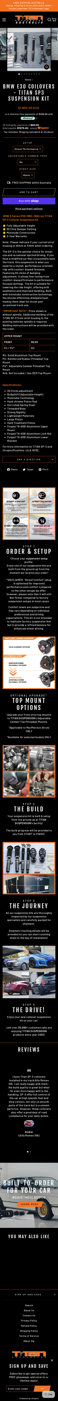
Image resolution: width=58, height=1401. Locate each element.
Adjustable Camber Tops (27, 156)
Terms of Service (29, 1336)
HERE (35, 450)
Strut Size (27, 169)
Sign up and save (28, 1294)
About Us (29, 1310)
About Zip (29, 1341)
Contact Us (29, 1315)
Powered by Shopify (29, 1398)
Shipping (24, 132)
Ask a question (29, 459)
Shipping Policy (29, 1330)
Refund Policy (29, 1325)
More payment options (29, 208)
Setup (27, 143)
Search (29, 1305)
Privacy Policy (29, 1320)
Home (28, 79)
